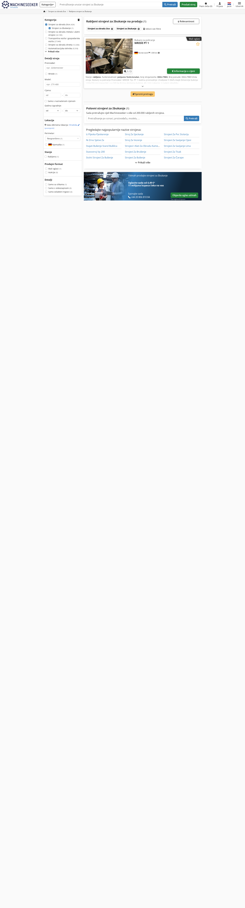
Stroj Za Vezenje (133, 140)
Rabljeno (53, 156)
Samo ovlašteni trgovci (60, 191)
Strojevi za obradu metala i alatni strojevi (64, 33)
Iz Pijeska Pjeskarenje (97, 134)
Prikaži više (143, 162)
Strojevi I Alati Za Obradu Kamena (143, 145)
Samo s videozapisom (59, 188)
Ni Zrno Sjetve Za (95, 140)
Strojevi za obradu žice (61, 24)
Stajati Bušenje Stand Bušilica (101, 145)
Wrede (52, 73)
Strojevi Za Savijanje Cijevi (177, 140)
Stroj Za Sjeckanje (134, 134)
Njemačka (58, 144)
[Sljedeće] (130, 56)
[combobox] (62, 138)
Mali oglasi (54, 168)
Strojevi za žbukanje (62, 28)
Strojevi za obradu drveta (63, 44)
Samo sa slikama (57, 184)
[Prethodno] (88, 56)
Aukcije (53, 172)
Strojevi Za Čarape (174, 157)
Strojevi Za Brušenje (135, 151)
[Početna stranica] (44, 11)
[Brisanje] (111, 28)
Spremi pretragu (143, 94)
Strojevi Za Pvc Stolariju (176, 134)
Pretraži (171, 4)
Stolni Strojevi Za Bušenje (99, 157)
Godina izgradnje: (53, 105)
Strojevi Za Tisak (172, 151)
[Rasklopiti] (142, 86)
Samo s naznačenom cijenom (61, 101)
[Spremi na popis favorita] (198, 44)
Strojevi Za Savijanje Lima (177, 145)
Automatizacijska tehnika (63, 48)
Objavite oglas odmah (184, 195)
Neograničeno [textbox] (54, 138)
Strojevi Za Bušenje (135, 157)
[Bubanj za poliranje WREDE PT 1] (109, 56)
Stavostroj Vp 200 (95, 151)
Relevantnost (186, 21)
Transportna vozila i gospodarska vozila (64, 40)
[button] (239, 4)
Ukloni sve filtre (153, 28)
